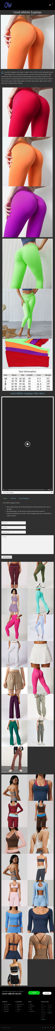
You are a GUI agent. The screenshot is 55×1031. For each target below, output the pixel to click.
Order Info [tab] (13, 498)
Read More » (43, 1019)
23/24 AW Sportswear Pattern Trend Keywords (50, 1008)
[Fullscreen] (51, 489)
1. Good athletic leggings (7, 492)
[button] (50, 5)
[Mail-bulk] (53, 1027)
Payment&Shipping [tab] (24, 498)
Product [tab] (5, 498)
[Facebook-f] (42, 1027)
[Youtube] (45, 1027)
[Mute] (49, 489)
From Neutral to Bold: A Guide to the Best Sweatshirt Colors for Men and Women (43, 1011)
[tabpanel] (27, 510)
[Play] (3, 489)
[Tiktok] (50, 1027)
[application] (27, 444)
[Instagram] (47, 1027)
